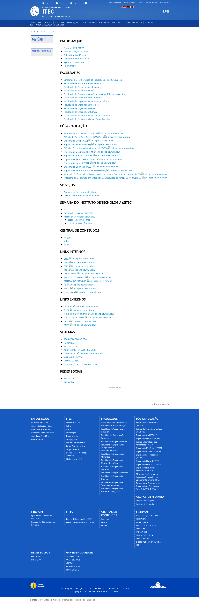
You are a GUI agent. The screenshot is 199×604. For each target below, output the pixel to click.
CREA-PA (68, 306)
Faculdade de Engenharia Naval (79, 108)
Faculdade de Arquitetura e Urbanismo (83, 83)
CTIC (66, 266)
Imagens (68, 237)
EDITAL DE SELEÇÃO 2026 (79, 223)
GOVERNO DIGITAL (115, 3)
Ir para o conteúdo (37, 3)
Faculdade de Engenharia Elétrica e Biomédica (86, 101)
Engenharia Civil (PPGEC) (76, 140)
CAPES (67, 321)
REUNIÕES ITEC (71, 360)
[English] (122, 7)
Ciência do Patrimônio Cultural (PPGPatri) (84, 137)
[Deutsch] (128, 7)
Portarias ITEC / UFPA (74, 48)
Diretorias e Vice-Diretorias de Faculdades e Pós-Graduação (93, 79)
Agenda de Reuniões (74, 62)
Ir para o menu (52, 3)
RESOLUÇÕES (72, 22)
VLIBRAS (139, 3)
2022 (66, 209)
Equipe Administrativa (75, 443)
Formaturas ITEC (73, 422)
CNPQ (67, 325)
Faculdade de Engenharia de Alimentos (83, 97)
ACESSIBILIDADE (129, 3)
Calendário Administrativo (76, 58)
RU (65, 284)
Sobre (68, 426)
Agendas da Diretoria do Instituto (80, 192)
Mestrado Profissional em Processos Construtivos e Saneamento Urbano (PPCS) (102, 174)
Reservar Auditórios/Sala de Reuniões (82, 195)
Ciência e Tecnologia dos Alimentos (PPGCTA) (86, 148)
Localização (71, 432)
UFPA (66, 258)
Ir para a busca (66, 3)
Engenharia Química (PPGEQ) (78, 166)
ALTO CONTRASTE (151, 3)
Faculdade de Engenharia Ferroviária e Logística (87, 119)
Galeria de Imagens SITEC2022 (78, 213)
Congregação (72, 439)
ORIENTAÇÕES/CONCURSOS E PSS (50, 25)
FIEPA (67, 310)
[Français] (133, 7)
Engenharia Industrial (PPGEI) (78, 155)
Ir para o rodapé (80, 3)
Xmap (119, 387)
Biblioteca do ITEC (74, 459)
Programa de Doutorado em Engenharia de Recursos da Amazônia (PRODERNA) (103, 177)
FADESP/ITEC (117, 22)
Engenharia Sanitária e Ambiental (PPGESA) (85, 170)
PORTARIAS (59, 22)
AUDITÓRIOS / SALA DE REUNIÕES (95, 22)
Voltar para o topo (160, 404)
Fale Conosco (70, 65)
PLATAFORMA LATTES (74, 317)
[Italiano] (130, 7)
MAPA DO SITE (164, 3)
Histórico (70, 429)
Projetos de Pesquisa (145, 500)
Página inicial (36, 32)
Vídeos (67, 241)
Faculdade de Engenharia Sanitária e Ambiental (87, 115)
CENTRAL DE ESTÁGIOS (75, 281)
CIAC (66, 262)
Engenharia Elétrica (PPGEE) (77, 144)
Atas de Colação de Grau (76, 51)
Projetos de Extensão (145, 504)
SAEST (67, 288)
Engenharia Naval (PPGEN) (77, 163)
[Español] (125, 7)
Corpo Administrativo (75, 446)
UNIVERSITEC (70, 273)
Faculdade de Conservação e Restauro (82, 87)
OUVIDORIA (69, 292)
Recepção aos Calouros (78, 219)
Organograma (72, 436)
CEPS (66, 270)
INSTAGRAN (69, 382)
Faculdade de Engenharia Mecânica (81, 104)
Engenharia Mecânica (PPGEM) (79, 152)
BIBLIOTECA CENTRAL (74, 277)
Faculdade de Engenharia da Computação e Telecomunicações (94, 94)
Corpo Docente (72, 449)
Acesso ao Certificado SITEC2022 (79, 216)
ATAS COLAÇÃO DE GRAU (41, 22)
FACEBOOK (69, 378)
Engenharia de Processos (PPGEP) (80, 159)
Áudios (67, 244)
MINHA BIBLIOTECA (134, 22)
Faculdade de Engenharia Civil (78, 90)
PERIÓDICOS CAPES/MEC (76, 314)
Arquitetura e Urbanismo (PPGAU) (80, 133)
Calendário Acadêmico (75, 55)
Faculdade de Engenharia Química (80, 111)
